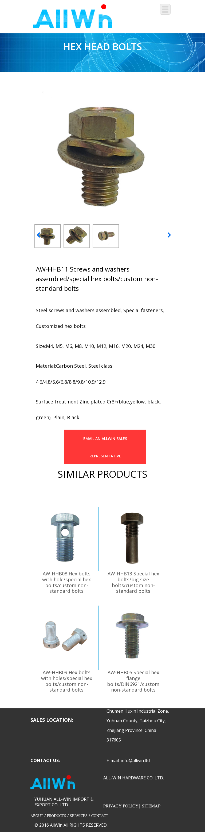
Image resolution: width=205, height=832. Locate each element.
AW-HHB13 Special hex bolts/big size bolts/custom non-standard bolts (133, 582)
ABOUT (36, 815)
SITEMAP (151, 806)
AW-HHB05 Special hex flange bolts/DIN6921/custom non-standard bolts (133, 681)
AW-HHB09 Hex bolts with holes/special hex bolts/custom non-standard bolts (66, 681)
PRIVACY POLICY (121, 806)
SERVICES (79, 815)
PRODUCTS (56, 815)
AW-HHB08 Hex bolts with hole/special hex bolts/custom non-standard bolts (66, 582)
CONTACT (99, 815)
